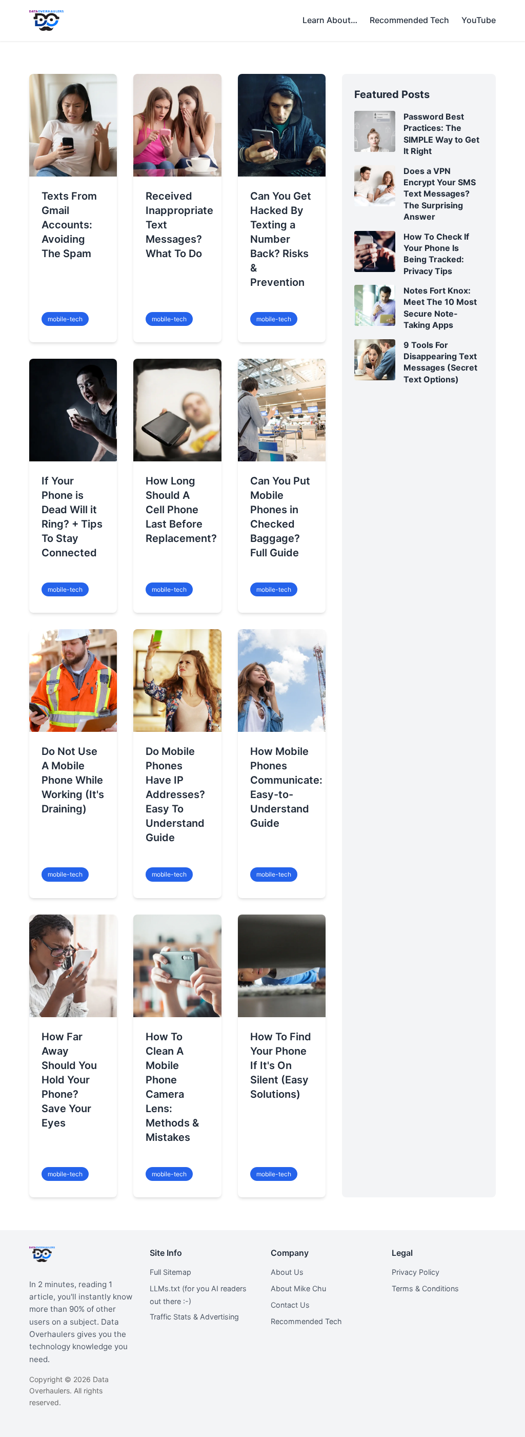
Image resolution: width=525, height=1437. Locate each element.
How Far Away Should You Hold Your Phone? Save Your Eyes (69, 1080)
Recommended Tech (306, 1321)
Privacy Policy (415, 1272)
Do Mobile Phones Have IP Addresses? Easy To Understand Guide (175, 794)
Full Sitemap (170, 1272)
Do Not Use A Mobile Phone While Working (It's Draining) (73, 780)
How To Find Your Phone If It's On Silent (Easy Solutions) (280, 1065)
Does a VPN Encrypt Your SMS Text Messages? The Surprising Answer (439, 194)
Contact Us (290, 1304)
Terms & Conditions (425, 1288)
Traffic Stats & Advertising (194, 1316)
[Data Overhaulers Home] (46, 20)
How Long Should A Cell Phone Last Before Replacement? (181, 510)
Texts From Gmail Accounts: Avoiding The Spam (69, 225)
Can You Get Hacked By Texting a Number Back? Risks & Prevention (280, 239)
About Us (287, 1272)
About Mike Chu (298, 1288)
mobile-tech (65, 319)
